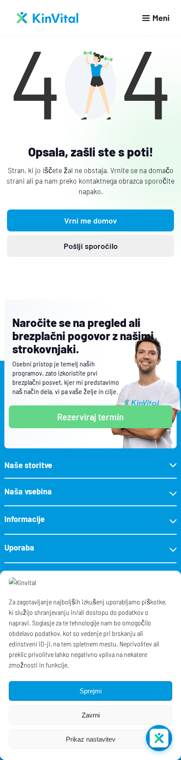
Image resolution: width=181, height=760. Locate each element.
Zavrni (91, 715)
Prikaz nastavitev (91, 739)
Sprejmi (90, 691)
